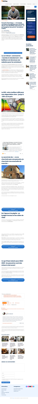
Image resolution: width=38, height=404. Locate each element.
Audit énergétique (4, 308)
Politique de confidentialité (5, 392)
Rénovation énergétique (4, 309)
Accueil (2, 20)
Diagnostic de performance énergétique (11, 308)
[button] (36, 4)
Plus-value (23, 308)
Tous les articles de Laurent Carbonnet (7, 323)
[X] (19, 323)
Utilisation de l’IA (16, 391)
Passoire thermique (19, 308)
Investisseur (6, 20)
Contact (2, 391)
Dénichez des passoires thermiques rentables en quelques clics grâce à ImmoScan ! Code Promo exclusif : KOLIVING (13, 209)
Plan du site (3, 393)
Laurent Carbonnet (6, 30)
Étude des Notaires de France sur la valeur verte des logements (13, 296)
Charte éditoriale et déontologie (18, 388)
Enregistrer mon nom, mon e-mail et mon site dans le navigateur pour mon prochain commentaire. (12, 380)
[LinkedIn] (20, 323)
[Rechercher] (35, 7)
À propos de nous (3, 388)
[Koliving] (4, 1)
